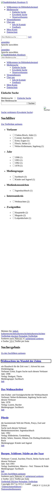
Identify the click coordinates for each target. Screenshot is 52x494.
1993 (17, 160)
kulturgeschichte (22, 333)
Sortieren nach (7, 338)
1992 (17, 163)
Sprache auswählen (9, 45)
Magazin (19, 215)
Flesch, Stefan (21, 143)
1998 (17, 157)
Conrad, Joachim (22, 138)
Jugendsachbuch (22, 190)
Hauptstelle (20, 212)
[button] (47, 109)
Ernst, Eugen (20, 140)
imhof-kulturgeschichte (10, 332)
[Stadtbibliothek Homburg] (13, 2)
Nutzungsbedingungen (11, 489)
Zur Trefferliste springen (11, 124)
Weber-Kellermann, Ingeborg (28, 146)
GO (29, 37)
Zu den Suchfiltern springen (13, 353)
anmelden (5, 42)
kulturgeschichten (37, 333)
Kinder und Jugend (23, 179)
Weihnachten (20, 201)
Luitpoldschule (21, 218)
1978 (17, 166)
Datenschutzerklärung (11, 486)
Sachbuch (19, 177)
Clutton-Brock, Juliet (24, 135)
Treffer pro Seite (22, 341)
